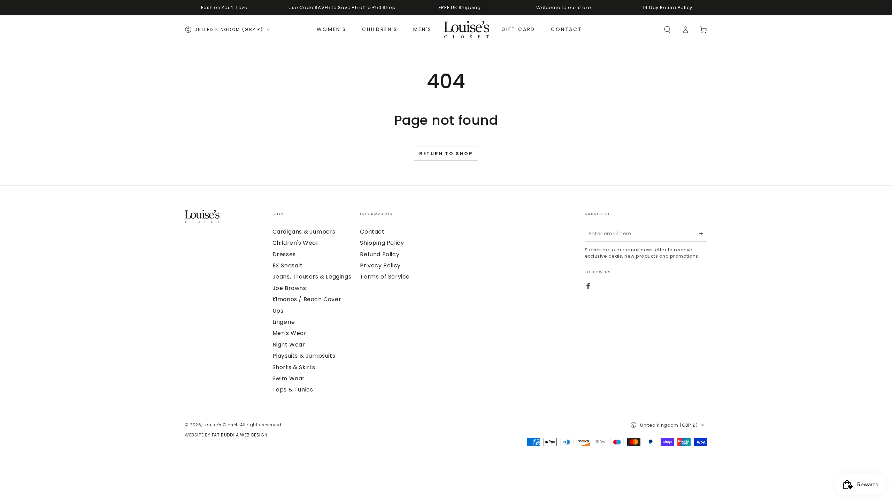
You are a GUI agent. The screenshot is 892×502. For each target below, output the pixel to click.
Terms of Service (385, 277)
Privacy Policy (380, 265)
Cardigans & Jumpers (304, 232)
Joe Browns (289, 288)
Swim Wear (288, 378)
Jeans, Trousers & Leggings (312, 277)
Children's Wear (295, 243)
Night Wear (288, 345)
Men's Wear (289, 333)
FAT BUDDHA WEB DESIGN (240, 435)
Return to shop (445, 153)
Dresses (284, 254)
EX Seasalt (287, 265)
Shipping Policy (382, 243)
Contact (372, 232)
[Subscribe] (703, 233)
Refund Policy (379, 254)
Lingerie (283, 322)
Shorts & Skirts (293, 367)
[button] (667, 29)
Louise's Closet (220, 425)
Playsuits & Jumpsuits (304, 356)
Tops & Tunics (292, 390)
